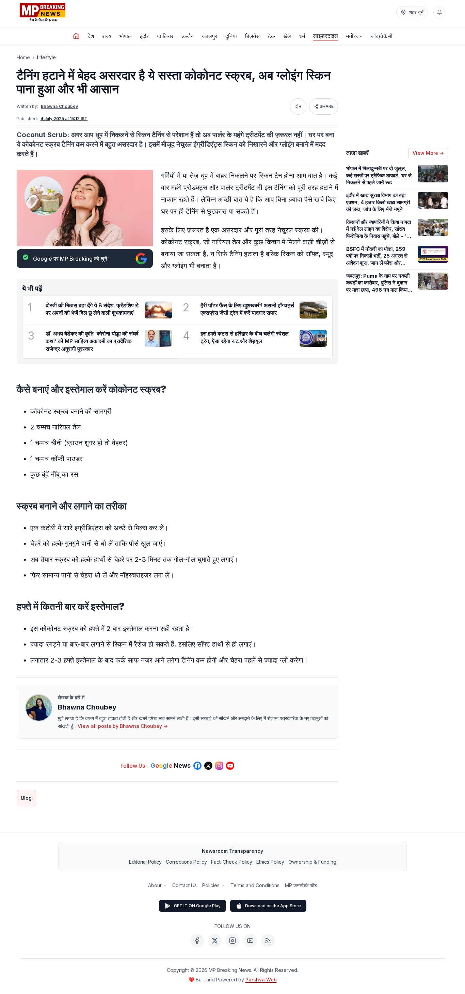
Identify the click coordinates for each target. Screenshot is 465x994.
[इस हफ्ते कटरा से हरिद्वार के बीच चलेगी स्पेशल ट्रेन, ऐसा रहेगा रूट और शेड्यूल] (313, 338)
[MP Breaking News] (42, 12)
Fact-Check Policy (231, 862)
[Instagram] (232, 940)
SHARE (327, 106)
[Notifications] (439, 12)
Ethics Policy (270, 862)
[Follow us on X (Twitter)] (208, 766)
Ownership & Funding (312, 862)
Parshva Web (261, 979)
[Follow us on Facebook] (197, 766)
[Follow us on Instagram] (219, 766)
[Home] (76, 36)
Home (23, 57)
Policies (211, 885)
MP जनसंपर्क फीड (301, 885)
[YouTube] (250, 940)
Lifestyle (46, 57)
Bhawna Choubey (59, 106)
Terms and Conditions (254, 885)
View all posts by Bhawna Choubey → (123, 726)
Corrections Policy (186, 862)
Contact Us (184, 885)
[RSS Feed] (268, 940)
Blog (26, 798)
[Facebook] (197, 940)
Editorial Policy (145, 862)
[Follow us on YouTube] (230, 766)
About (154, 885)
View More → (428, 153)
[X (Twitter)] (215, 940)
